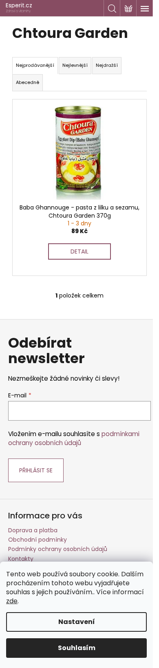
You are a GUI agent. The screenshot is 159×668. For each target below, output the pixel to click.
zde (12, 601)
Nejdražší (107, 65)
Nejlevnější (75, 65)
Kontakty (20, 559)
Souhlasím (76, 648)
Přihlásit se (36, 470)
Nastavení (76, 621)
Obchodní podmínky (37, 540)
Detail (79, 251)
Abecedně (27, 82)
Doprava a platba (32, 530)
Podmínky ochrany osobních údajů (57, 549)
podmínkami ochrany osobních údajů (73, 438)
